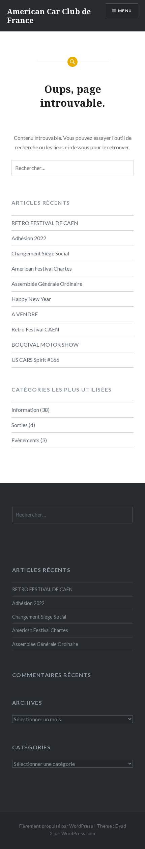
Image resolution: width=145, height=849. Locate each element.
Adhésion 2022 (28, 238)
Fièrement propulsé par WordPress (56, 826)
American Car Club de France (49, 15)
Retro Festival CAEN (35, 329)
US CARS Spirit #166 (35, 359)
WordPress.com (78, 833)
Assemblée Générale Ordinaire (46, 283)
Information (25, 409)
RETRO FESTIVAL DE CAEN (44, 223)
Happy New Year (31, 299)
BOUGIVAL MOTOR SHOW (45, 344)
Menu (125, 10)
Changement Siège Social (40, 253)
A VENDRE (24, 314)
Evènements (25, 440)
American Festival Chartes (41, 268)
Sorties (19, 425)
